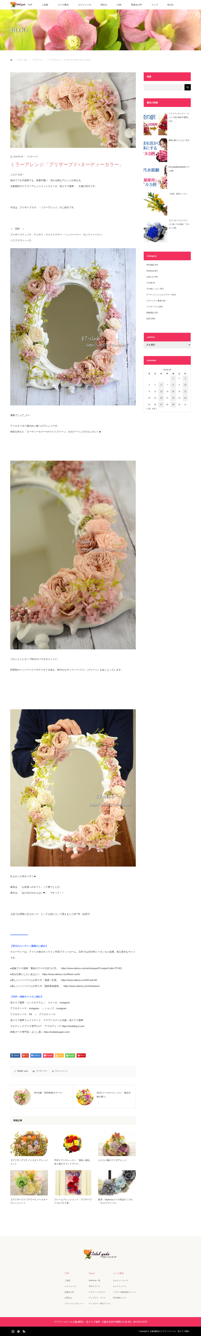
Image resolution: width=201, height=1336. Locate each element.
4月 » (154, 409)
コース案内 (63, 4)
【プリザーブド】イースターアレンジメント (29, 1162)
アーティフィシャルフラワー (158, 295)
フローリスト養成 (153, 301)
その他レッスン (153, 289)
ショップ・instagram (56, 1008)
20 (161, 398)
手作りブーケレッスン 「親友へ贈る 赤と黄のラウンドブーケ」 (73, 1162)
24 (185, 398)
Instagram (12, 1330)
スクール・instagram (59, 1002)
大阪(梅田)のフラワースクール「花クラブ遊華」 (170, 1331)
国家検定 (150, 313)
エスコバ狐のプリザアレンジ (112, 1160)
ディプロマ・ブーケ (97, 1298)
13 (161, 391)
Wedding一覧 (94, 1280)
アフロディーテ (47, 1014)
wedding (150, 271)
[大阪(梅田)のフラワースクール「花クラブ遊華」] (100, 1257)
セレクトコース (119, 1286)
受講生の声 (136, 4)
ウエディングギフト (97, 1292)
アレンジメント (61, 1071)
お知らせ (150, 277)
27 (161, 404)
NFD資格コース (119, 1298)
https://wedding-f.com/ (73, 1026)
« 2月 (148, 409)
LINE (119, 4)
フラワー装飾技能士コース (124, 1292)
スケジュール (84, 4)
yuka (26, 1071)
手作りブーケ (94, 1286)
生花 (148, 319)
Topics (92, 1273)
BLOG (170, 4)
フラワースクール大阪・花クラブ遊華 (63, 1020)
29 (173, 404)
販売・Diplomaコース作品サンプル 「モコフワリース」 (115, 1201)
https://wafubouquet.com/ (57, 1032)
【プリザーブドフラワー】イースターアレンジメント (29, 1201)
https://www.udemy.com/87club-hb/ (79, 980)
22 (173, 398)
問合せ (104, 4)
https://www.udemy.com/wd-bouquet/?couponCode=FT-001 (91, 968)
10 (185, 385)
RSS (23, 1330)
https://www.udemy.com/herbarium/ (81, 986)
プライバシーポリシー (74, 1304)
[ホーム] (11, 56)
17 (185, 391)
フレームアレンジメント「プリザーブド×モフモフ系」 (73, 1201)
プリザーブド (32, 157)
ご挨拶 (45, 4)
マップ (154, 4)
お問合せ (68, 1298)
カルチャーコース (120, 1280)
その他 (149, 283)
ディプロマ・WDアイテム (100, 1304)
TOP (30, 4)
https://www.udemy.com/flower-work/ (61, 974)
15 (173, 391)
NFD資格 (150, 265)
